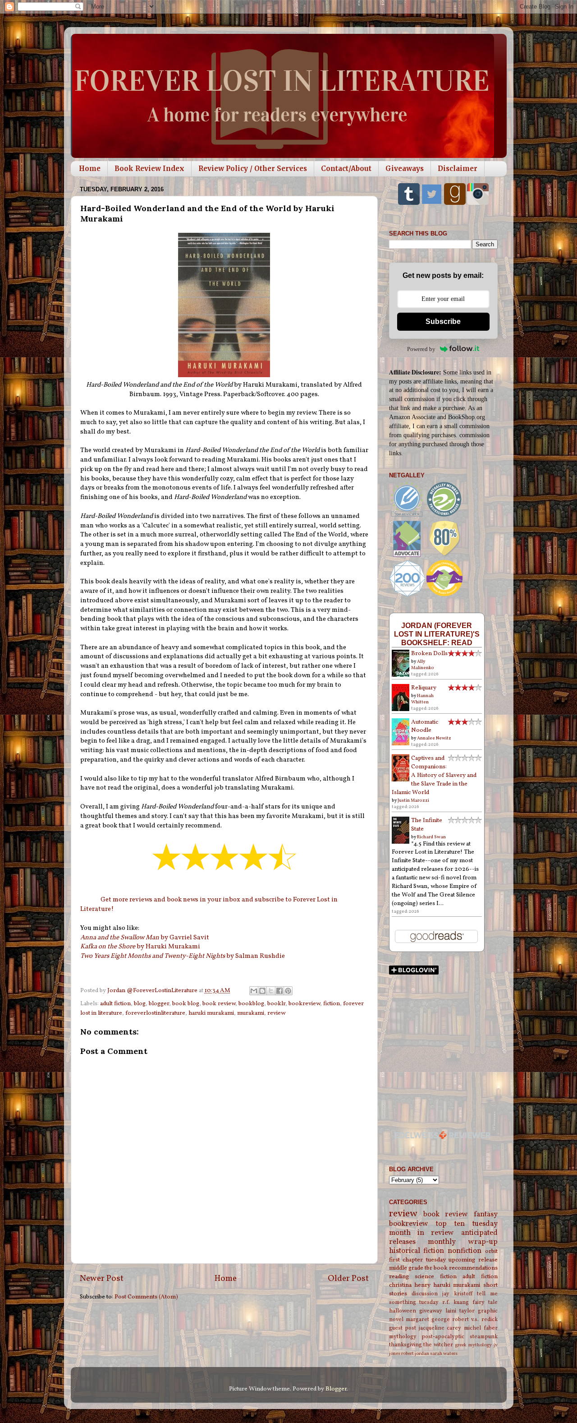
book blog (185, 1003)
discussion (425, 1294)
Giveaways (404, 168)
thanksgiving (405, 1345)
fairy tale (485, 1302)
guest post (403, 1328)
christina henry (409, 1285)
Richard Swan (431, 837)
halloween (402, 1311)
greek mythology (473, 1345)
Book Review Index (149, 168)
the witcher (438, 1345)
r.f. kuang (455, 1302)
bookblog (251, 1003)
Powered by (421, 349)
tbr (428, 1268)
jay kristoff (457, 1294)
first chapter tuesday (417, 1260)
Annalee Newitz (434, 738)
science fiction (436, 1276)
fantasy (486, 1215)
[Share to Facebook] (279, 990)
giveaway (430, 1311)
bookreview (304, 1003)
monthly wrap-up (463, 1242)
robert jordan (415, 1353)
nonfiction (464, 1251)
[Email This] (253, 990)
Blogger (336, 1389)
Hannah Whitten (422, 699)
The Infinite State (426, 824)
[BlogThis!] (262, 990)
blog (140, 1003)
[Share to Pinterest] (288, 990)
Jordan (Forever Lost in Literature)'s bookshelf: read (437, 634)
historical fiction (416, 1251)
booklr (276, 1003)
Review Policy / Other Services (252, 168)
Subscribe (443, 321)
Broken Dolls (429, 653)
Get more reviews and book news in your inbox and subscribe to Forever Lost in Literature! (209, 904)
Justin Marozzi (413, 800)
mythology (403, 1336)
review (276, 1013)
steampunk (484, 1336)
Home (90, 168)
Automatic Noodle (424, 726)
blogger (159, 1003)
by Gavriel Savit (144, 938)
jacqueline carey (440, 1328)
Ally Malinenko (422, 664)
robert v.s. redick (474, 1319)
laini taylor (460, 1311)
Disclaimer (457, 168)
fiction (331, 1003)
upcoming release (473, 1260)
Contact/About (346, 168)
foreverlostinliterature (155, 1013)
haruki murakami (211, 1013)
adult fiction (115, 1003)
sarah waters (444, 1353)
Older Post (348, 1278)
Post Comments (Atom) (146, 1297)
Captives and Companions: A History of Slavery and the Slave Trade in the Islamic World (434, 775)
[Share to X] (270, 990)
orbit (491, 1251)
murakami (250, 1013)
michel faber (481, 1328)
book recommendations (466, 1268)
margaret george (428, 1319)
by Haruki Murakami (140, 947)
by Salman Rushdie (182, 956)
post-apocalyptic (442, 1336)
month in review (421, 1233)
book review (218, 1003)
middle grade (406, 1268)
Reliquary (423, 688)
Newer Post (102, 1278)
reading (399, 1276)
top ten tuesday (467, 1224)
